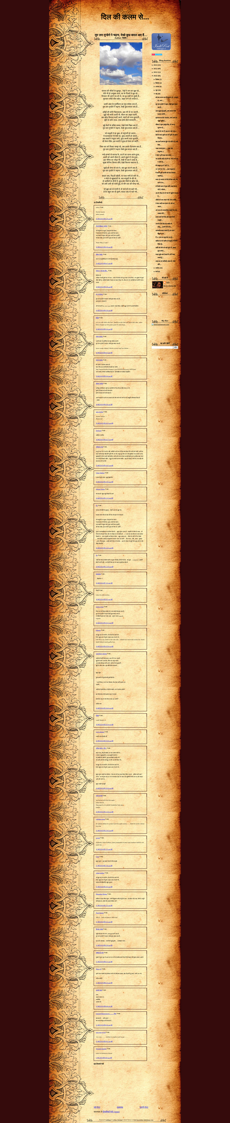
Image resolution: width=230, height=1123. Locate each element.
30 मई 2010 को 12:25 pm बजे (104, 548)
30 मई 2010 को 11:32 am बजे (104, 498)
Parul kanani (100, 913)
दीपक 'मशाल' (99, 254)
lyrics (152, 1119)
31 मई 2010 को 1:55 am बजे (104, 849)
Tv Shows (115, 1119)
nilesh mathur (100, 873)
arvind (98, 838)
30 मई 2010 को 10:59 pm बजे (104, 788)
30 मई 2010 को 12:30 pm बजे (104, 567)
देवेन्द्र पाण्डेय (99, 383)
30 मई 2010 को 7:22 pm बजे (104, 583)
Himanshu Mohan (101, 894)
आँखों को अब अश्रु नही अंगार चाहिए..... (167, 200)
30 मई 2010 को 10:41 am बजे (104, 465)
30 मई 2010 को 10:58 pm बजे (104, 741)
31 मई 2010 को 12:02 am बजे (104, 830)
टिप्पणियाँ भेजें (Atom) (111, 1112)
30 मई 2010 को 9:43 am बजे (104, 353)
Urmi (97, 856)
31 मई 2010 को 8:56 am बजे (104, 1025)
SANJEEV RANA (101, 654)
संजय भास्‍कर (99, 336)
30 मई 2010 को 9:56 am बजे (104, 404)
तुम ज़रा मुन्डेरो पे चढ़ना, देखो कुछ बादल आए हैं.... (121, 35)
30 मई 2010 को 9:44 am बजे (104, 376)
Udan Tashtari (100, 473)
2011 (155, 72)
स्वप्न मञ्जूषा (99, 795)
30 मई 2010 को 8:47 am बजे (104, 263)
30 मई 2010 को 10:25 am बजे (104, 423)
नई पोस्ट (97, 1107)
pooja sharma (100, 732)
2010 (155, 76)
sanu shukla (99, 412)
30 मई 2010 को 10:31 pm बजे (104, 623)
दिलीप (97, 318)
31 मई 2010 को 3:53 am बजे (104, 905)
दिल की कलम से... (125, 17)
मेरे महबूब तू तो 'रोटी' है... (163, 165)
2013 (155, 65)
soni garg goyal (101, 1032)
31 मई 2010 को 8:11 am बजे (104, 962)
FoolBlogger (108, 1119)
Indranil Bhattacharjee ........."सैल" (106, 1013)
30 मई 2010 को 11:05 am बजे (104, 482)
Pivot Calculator (140, 1119)
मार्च (156, 271)
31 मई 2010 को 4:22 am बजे (104, 922)
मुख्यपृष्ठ (120, 1107)
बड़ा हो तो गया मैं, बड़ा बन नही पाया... (166, 131)
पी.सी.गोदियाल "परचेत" (102, 226)
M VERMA (99, 294)
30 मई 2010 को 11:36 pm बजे (104, 812)
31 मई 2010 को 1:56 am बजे (104, 865)
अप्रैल (157, 268)
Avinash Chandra (101, 1049)
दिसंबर (157, 79)
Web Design (119, 1119)
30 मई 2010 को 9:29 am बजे (104, 310)
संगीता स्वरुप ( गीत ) (101, 748)
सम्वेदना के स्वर (100, 952)
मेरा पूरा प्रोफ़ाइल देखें (170, 286)
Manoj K (98, 969)
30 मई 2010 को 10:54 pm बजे (104, 724)
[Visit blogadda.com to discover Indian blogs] (157, 55)
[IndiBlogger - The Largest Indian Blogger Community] (161, 50)
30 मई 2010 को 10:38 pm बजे (104, 646)
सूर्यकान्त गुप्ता (99, 447)
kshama (98, 630)
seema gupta (100, 607)
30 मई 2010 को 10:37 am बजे (104, 439)
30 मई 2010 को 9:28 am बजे (104, 287)
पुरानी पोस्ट (144, 1107)
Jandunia (98, 430)
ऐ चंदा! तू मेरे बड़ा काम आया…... (165, 155)
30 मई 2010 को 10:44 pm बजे (104, 708)
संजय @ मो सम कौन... (102, 271)
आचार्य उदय (99, 990)
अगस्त (157, 87)
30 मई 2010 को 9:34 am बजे (104, 329)
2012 (155, 69)
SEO (135, 1119)
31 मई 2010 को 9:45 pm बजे (104, 1041)
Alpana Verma (100, 489)
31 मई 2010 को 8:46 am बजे (104, 1006)
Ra (97, 505)
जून (156, 90)
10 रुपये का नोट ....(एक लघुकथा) (165, 169)
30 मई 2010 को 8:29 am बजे (104, 219)
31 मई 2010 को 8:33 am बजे (104, 983)
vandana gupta (100, 819)
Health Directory (147, 1119)
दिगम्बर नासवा (99, 929)
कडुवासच (98, 574)
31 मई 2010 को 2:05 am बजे (104, 887)
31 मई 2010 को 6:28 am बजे (104, 945)
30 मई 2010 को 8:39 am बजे (104, 247)
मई (156, 94)
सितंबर (157, 83)
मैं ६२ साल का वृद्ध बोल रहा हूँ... (164, 237)
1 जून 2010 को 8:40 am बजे (104, 1058)
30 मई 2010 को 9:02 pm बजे (104, 599)
